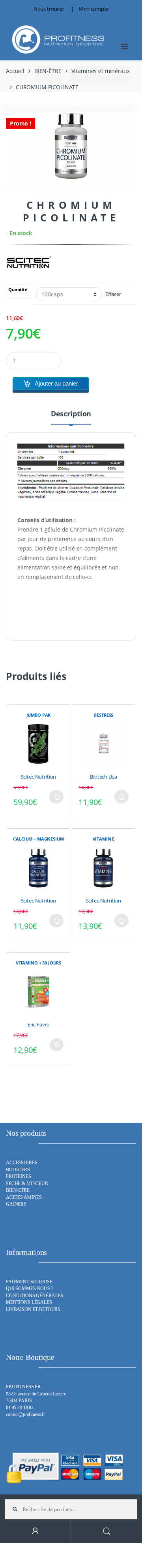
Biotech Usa (103, 776)
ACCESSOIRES (21, 1162)
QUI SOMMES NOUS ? (29, 1288)
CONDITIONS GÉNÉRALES (34, 1295)
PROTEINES (18, 1176)
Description (71, 414)
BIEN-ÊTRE (48, 71)
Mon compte (94, 8)
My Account (35, 1531)
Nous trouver (49, 8)
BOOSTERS (18, 1169)
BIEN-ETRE (18, 1190)
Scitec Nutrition (38, 776)
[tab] (71, 417)
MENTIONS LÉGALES (29, 1302)
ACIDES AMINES (24, 1197)
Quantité (18, 289)
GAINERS (16, 1204)
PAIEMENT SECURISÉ (29, 1282)
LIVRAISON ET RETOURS (33, 1309)
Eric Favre (39, 1024)
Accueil (15, 71)
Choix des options (56, 796)
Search (106, 1531)
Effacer (113, 294)
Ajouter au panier (56, 383)
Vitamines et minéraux (100, 71)
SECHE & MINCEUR (27, 1183)
